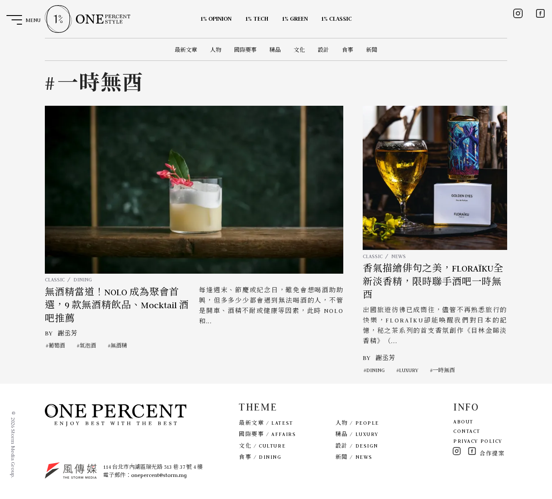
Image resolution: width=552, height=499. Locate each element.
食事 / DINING (260, 457)
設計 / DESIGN (357, 445)
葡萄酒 (56, 345)
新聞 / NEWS (354, 457)
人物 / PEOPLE (357, 423)
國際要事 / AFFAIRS (267, 434)
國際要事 (245, 50)
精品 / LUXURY (357, 434)
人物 (215, 50)
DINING (82, 279)
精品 (275, 50)
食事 (347, 50)
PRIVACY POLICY (477, 441)
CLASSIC (55, 279)
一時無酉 (444, 370)
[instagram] (518, 13)
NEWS (398, 256)
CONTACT (466, 431)
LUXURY (408, 370)
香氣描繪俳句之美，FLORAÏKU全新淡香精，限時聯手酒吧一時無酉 (433, 281)
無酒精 (118, 345)
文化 (299, 50)
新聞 (371, 50)
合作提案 (492, 453)
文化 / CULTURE (262, 445)
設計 (323, 50)
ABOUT (463, 421)
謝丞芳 (67, 333)
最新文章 (186, 50)
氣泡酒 (87, 345)
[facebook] (540, 13)
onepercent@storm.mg (159, 475)
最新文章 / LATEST (266, 423)
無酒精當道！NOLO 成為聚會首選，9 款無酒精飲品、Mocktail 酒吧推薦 (117, 305)
